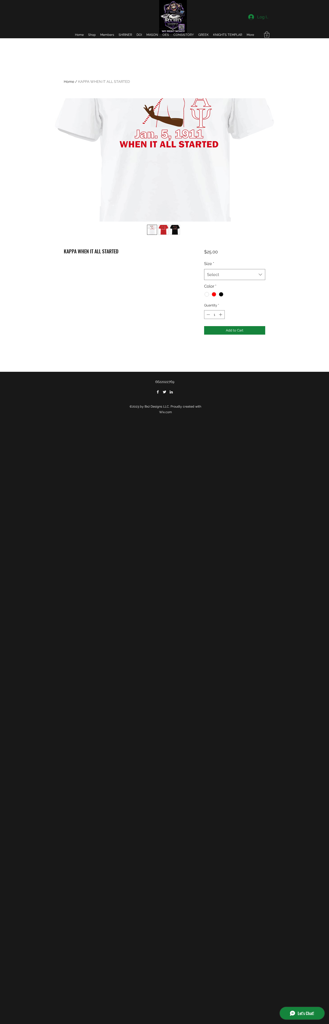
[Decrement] (208, 314)
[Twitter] (164, 392)
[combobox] (234, 274)
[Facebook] (158, 392)
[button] (266, 34)
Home (69, 81)
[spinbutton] (214, 314)
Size (209, 263)
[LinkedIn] (171, 392)
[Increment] (221, 314)
